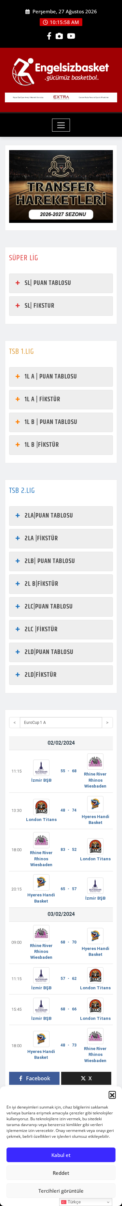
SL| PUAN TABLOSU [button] (48, 283)
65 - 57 (68, 889)
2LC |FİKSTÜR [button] (41, 629)
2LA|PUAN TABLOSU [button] (49, 516)
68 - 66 (68, 1009)
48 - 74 (68, 810)
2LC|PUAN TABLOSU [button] (49, 607)
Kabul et (61, 1155)
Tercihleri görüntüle (61, 1190)
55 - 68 (68, 771)
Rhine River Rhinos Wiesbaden (95, 780)
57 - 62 (68, 978)
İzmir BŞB (41, 780)
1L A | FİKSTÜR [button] (42, 399)
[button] (112, 1094)
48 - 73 (68, 1045)
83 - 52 (68, 849)
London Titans (41, 819)
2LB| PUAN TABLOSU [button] (50, 561)
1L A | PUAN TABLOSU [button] (51, 377)
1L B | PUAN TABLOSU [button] (51, 422)
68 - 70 (68, 942)
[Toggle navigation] (61, 125)
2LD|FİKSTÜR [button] (41, 675)
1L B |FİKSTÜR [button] (42, 445)
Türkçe (73, 1202)
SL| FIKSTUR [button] (39, 306)
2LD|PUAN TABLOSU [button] (49, 652)
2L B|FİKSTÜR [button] (41, 584)
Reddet (61, 1173)
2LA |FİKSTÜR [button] (41, 538)
